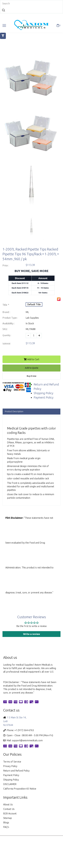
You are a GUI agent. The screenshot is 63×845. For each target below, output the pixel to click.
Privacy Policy (10, 766)
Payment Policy (43, 397)
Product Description (14, 411)
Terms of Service (12, 761)
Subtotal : (6, 343)
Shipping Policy (43, 393)
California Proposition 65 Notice (19, 788)
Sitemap (7, 818)
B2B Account (10, 813)
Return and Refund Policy (16, 770)
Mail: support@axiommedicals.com (25, 740)
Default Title (34, 304)
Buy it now (31, 376)
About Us (8, 804)
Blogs (6, 822)
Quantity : (6, 335)
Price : (5, 265)
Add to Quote (31, 368)
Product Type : (10, 317)
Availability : (8, 323)
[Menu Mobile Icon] (4, 25)
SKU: (4, 329)
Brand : (6, 312)
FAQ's (6, 827)
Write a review (31, 634)
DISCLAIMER (9, 784)
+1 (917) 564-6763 (24, 730)
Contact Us (9, 809)
